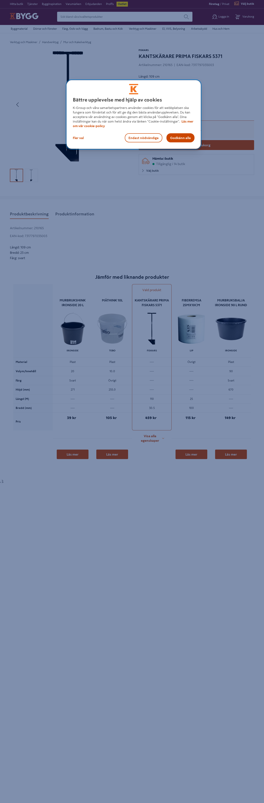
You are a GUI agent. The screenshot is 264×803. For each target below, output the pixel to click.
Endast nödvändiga (143, 137)
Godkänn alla (180, 137)
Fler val (78, 137)
